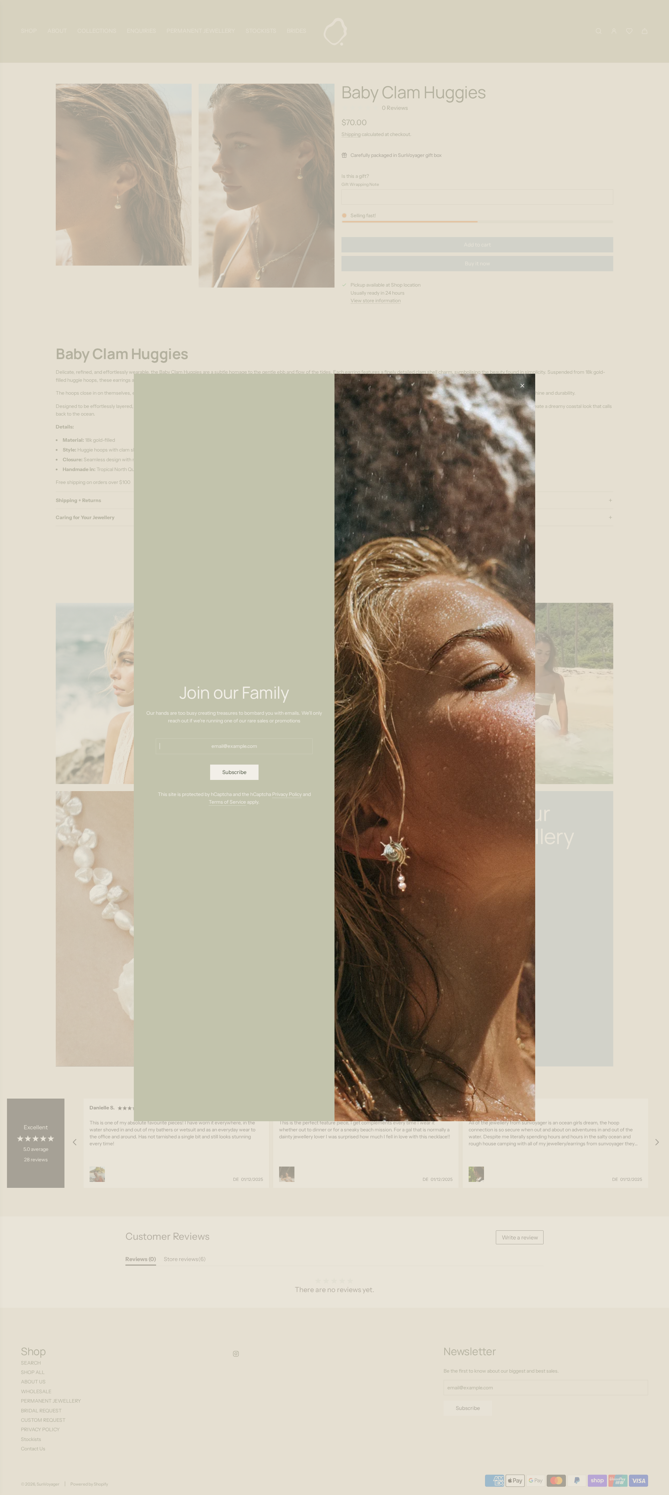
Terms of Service (227, 802)
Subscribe (234, 772)
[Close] (522, 385)
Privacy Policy (287, 794)
